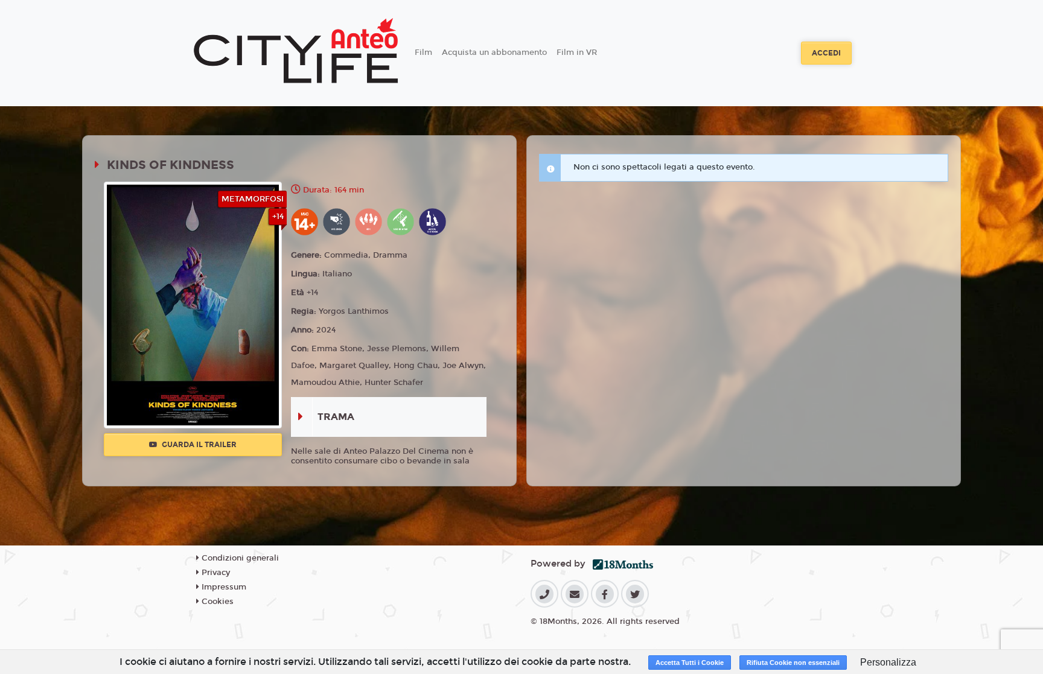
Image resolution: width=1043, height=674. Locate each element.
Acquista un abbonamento (494, 52)
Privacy (214, 572)
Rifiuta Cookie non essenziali (793, 662)
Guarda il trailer (198, 444)
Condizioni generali (239, 558)
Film (423, 52)
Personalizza (888, 662)
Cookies (216, 601)
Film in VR (577, 52)
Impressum (222, 587)
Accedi (826, 53)
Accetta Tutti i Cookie (689, 662)
